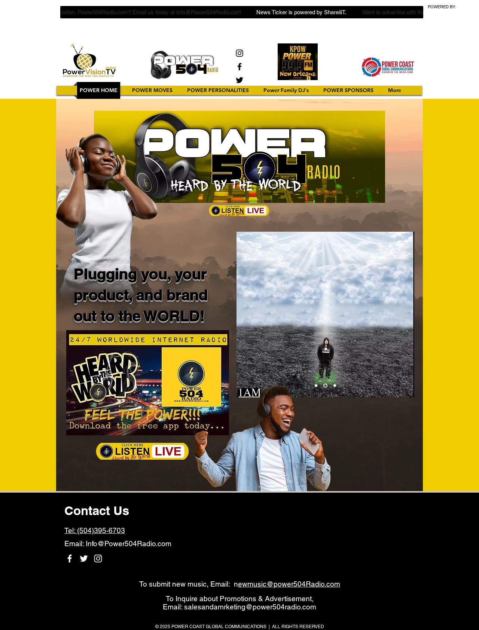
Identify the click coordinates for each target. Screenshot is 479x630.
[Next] (403, 314)
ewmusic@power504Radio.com (289, 584)
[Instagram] (239, 53)
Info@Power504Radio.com (128, 543)
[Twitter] (239, 80)
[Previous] (247, 314)
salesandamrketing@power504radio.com (250, 607)
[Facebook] (239, 66)
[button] (218, 90)
